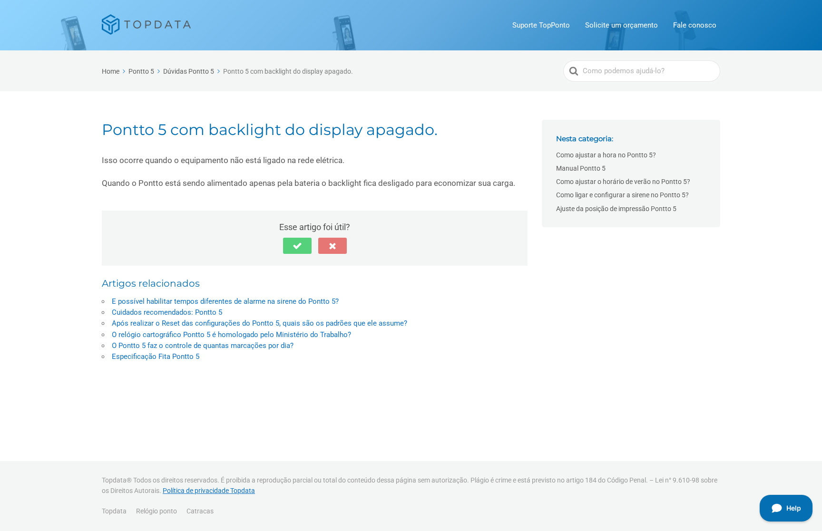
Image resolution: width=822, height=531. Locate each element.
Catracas (200, 511)
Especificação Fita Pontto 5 (155, 356)
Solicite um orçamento (621, 25)
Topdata (114, 511)
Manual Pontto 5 (581, 168)
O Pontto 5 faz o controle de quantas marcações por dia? (203, 345)
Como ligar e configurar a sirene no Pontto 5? (622, 195)
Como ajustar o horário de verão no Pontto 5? (623, 181)
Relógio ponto (156, 511)
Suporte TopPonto (541, 25)
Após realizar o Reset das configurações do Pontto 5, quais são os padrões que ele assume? (259, 323)
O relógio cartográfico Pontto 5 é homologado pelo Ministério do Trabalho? (231, 334)
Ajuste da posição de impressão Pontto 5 (616, 208)
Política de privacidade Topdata (209, 490)
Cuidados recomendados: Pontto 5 (167, 312)
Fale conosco (694, 25)
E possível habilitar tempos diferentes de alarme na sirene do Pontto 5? (225, 301)
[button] (297, 246)
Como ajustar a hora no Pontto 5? (606, 155)
